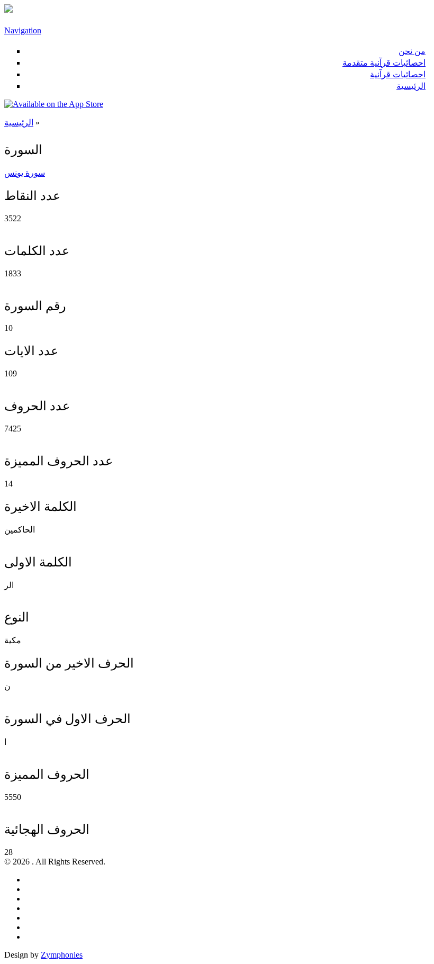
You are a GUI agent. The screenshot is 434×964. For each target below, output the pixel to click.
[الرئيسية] (8, 9)
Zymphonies (62, 954)
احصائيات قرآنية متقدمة (384, 62)
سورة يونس (24, 172)
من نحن (412, 51)
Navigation (22, 30)
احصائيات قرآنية (398, 74)
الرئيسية (411, 86)
